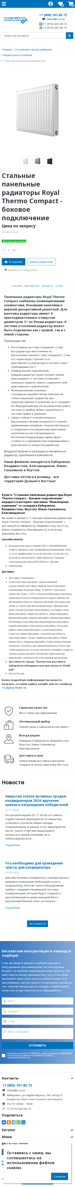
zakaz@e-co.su (55, 19)
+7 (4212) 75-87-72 (14, 687)
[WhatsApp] (18, 1122)
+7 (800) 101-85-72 (53, 15)
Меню (7, 1137)
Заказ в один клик (41, 261)
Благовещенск (55, 1099)
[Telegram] (14, 1122)
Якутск (24, 1099)
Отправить (37, 1045)
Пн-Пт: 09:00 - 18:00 (20, 1103)
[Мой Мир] (23, 1122)
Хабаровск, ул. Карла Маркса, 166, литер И (34, 1095)
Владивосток (13, 1099)
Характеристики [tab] (32, 285)
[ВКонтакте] (4, 1122)
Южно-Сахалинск (38, 1099)
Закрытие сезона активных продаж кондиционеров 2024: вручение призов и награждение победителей (36, 800)
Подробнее (12, 845)
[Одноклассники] (9, 1122)
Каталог (9, 1130)
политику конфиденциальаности (30, 1056)
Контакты (10, 1078)
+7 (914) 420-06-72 (54, 23)
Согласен (59, 1176)
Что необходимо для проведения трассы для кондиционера (34, 865)
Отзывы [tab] (59, 285)
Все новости (37, 923)
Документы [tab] (47, 285)
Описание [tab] (17, 285)
